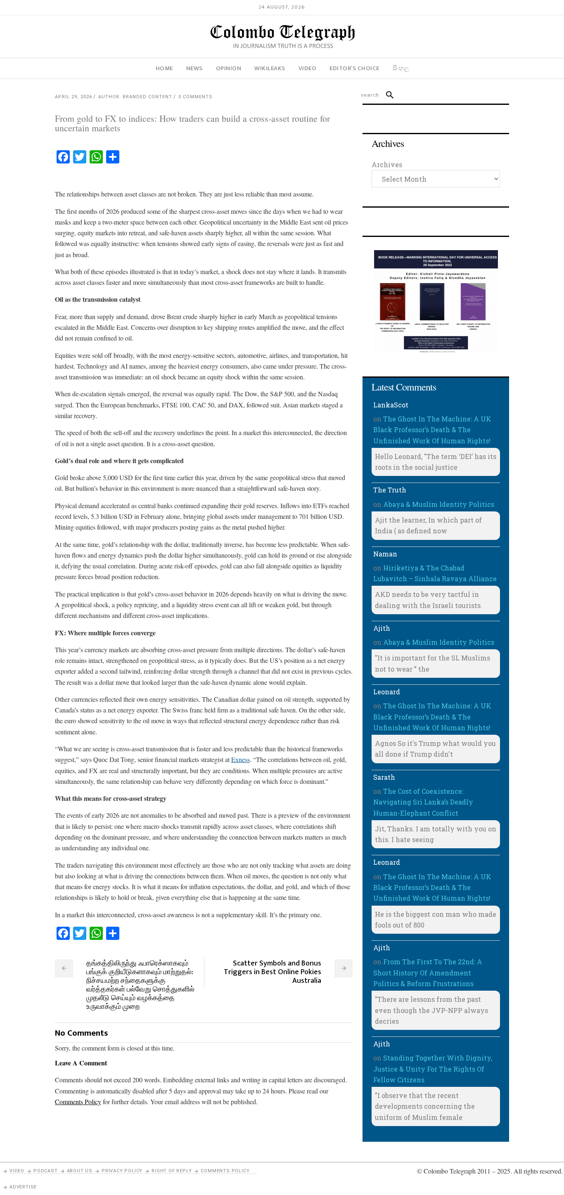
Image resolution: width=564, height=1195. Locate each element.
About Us (79, 1171)
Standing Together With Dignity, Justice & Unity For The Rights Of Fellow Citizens (432, 1068)
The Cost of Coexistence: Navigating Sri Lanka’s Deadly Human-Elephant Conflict (423, 802)
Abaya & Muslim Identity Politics (438, 504)
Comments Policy (225, 1171)
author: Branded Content (135, 96)
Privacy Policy (122, 1171)
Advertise (23, 1187)
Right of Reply (172, 1171)
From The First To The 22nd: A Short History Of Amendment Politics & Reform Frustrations (427, 972)
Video (16, 1171)
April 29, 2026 (73, 96)
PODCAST (45, 1171)
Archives (387, 164)
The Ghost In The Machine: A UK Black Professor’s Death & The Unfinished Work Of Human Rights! (432, 429)
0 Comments (195, 96)
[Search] (386, 95)
